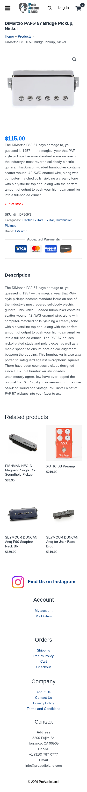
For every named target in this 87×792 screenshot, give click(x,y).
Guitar (49, 220)
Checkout (43, 667)
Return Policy (43, 656)
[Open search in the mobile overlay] (49, 8)
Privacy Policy (43, 703)
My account (43, 610)
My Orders (44, 616)
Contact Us (43, 697)
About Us (43, 692)
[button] (74, 59)
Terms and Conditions (43, 709)
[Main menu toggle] (7, 8)
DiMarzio (21, 231)
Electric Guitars (33, 220)
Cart (43, 661)
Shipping (43, 650)
